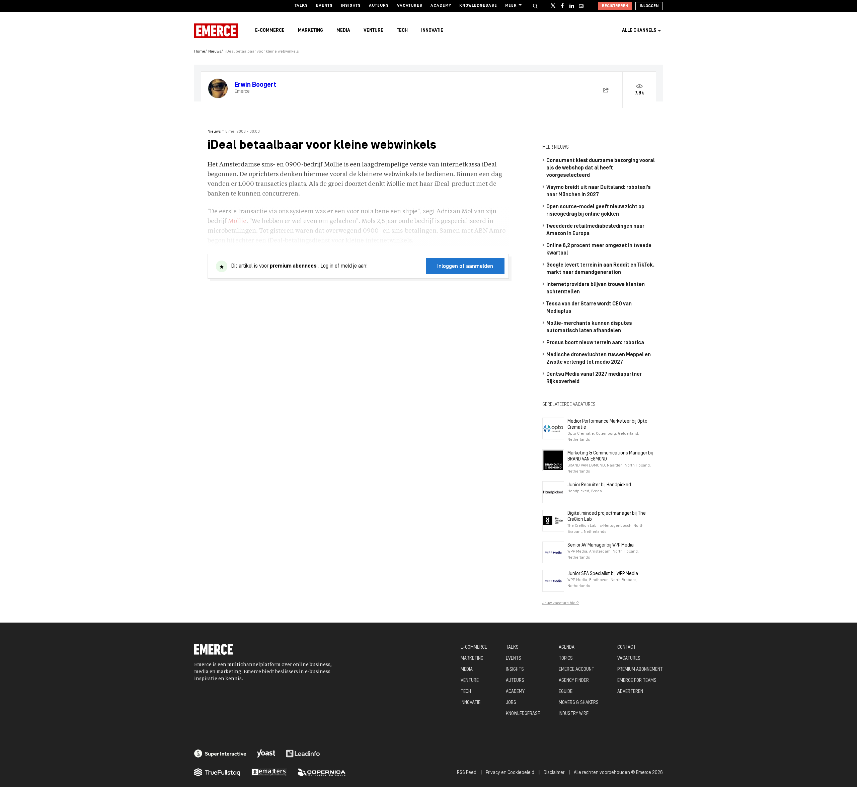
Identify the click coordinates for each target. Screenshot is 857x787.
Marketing (310, 30)
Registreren (615, 6)
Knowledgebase (478, 6)
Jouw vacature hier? (560, 603)
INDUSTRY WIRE (574, 713)
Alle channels (639, 30)
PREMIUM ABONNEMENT (640, 669)
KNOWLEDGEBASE (523, 713)
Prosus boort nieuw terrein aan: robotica (595, 343)
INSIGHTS (515, 669)
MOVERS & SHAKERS (579, 702)
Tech (402, 30)
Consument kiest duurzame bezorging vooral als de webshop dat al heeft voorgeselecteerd (600, 168)
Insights (351, 6)
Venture (373, 30)
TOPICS (566, 658)
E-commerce (270, 30)
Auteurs (379, 6)
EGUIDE (565, 691)
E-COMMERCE (474, 647)
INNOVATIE (470, 702)
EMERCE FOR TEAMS (636, 680)
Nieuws (214, 52)
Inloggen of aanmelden (465, 266)
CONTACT (626, 647)
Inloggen (649, 6)
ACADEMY (515, 691)
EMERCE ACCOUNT (576, 669)
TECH (466, 691)
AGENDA (566, 647)
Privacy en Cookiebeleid (510, 772)
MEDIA (467, 669)
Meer (511, 6)
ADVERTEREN (630, 691)
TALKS (512, 647)
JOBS (511, 702)
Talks (301, 6)
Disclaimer (554, 772)
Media (343, 30)
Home (199, 52)
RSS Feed (466, 772)
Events (324, 6)
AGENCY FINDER (574, 680)
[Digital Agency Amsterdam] (220, 753)
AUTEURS (515, 680)
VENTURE (470, 680)
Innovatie (432, 30)
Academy (441, 6)
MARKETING (472, 658)
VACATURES (628, 658)
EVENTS (513, 658)
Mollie (237, 221)
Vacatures (409, 6)
